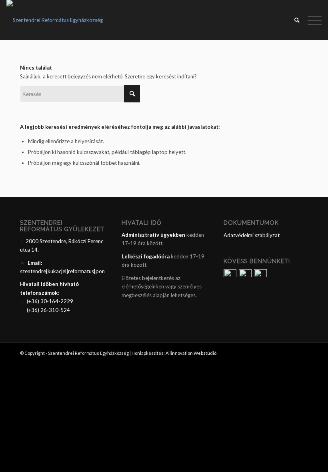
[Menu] (313, 20)
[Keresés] (297, 20)
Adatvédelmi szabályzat (252, 235)
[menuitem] (297, 20)
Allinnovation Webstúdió (191, 353)
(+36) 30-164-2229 (50, 301)
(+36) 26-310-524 (48, 310)
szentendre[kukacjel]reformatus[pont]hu (67, 271)
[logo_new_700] (54, 20)
